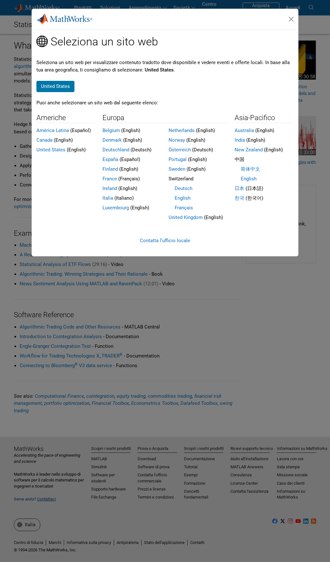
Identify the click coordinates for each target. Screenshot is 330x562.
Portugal (178, 159)
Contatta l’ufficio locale (165, 240)
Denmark (112, 140)
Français (184, 208)
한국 (239, 198)
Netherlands (182, 130)
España (110, 159)
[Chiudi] (291, 19)
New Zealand (249, 150)
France (109, 179)
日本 (239, 188)
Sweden (177, 169)
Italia (107, 198)
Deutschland (115, 150)
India (240, 140)
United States (50, 150)
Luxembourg (115, 208)
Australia (244, 130)
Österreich (180, 150)
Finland (110, 169)
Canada (44, 140)
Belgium (111, 130)
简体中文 (250, 169)
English (182, 198)
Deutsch (183, 188)
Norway (177, 140)
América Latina (52, 130)
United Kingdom (186, 217)
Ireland (109, 188)
